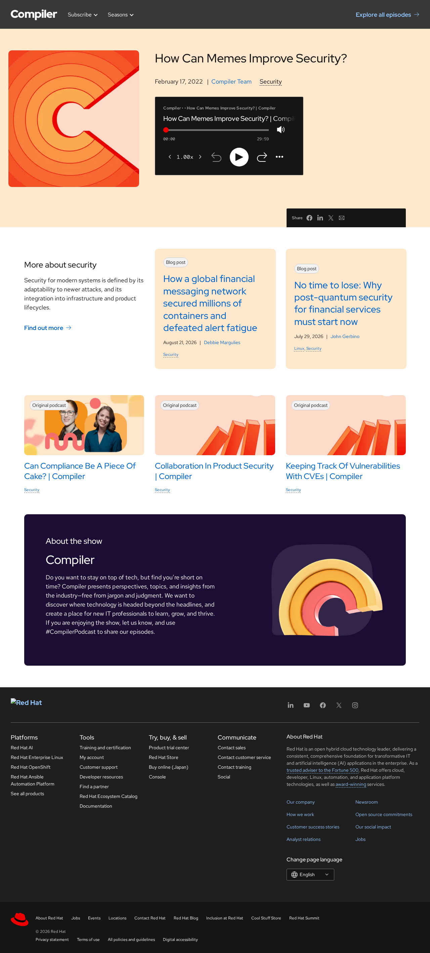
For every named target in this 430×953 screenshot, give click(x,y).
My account (92, 757)
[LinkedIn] (291, 707)
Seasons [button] (118, 14)
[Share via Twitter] (331, 218)
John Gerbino (345, 336)
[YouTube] (307, 707)
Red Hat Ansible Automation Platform (32, 780)
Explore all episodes (383, 14)
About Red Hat (49, 918)
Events (94, 918)
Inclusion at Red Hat (224, 918)
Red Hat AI (22, 748)
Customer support (99, 767)
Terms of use (88, 939)
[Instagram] (355, 707)
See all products (27, 794)
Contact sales (232, 748)
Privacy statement (52, 939)
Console (157, 777)
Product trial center (169, 748)
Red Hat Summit (304, 918)
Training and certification (105, 748)
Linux (299, 348)
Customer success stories (313, 827)
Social (224, 777)
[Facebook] (323, 707)
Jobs (360, 839)
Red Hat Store (163, 757)
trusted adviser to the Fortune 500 (322, 770)
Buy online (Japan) (168, 767)
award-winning (351, 784)
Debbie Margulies (222, 342)
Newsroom (366, 802)
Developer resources (101, 777)
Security (271, 81)
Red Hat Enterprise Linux (37, 757)
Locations (117, 918)
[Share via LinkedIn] (320, 218)
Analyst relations (303, 839)
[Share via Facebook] (309, 218)
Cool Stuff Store (266, 918)
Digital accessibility (180, 939)
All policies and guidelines (131, 939)
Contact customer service (244, 757)
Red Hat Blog (186, 918)
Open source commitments (383, 814)
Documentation (96, 806)
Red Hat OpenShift (30, 767)
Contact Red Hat (150, 918)
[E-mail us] (342, 218)
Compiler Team (231, 81)
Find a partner (94, 786)
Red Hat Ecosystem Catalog (108, 796)
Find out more (43, 327)
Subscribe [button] (80, 14)
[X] (339, 707)
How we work (300, 814)
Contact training (234, 767)
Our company (301, 802)
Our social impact (373, 827)
